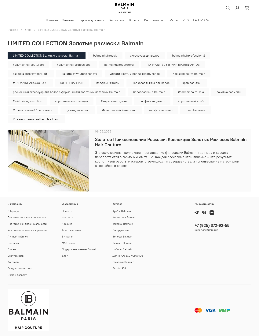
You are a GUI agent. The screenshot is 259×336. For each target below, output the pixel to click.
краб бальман (191, 83)
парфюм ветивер (161, 110)
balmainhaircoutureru (119, 64)
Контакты (13, 262)
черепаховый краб (191, 101)
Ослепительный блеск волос (33, 110)
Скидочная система (19, 268)
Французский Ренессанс (119, 110)
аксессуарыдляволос (144, 55)
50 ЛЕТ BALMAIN (71, 83)
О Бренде (14, 211)
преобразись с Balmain (149, 92)
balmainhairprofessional (188, 55)
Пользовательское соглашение (27, 217)
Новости (67, 211)
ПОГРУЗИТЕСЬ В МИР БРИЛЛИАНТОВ (173, 64)
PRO (186, 20)
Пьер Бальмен (195, 110)
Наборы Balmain (122, 249)
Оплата (12, 249)
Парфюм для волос (91, 20)
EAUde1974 (201, 20)
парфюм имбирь (107, 83)
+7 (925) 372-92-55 (212, 225)
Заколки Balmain (122, 224)
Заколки (68, 20)
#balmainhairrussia (191, 92)
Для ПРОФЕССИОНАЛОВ (127, 255)
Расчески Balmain (123, 262)
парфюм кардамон (152, 101)
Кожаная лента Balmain (189, 74)
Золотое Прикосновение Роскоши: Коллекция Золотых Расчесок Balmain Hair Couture (171, 142)
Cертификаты (16, 255)
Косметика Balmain (124, 217)
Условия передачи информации (27, 230)
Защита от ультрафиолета (79, 74)
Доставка (13, 243)
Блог (28, 30)
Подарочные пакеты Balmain (79, 249)
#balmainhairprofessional (74, 64)
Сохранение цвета (114, 101)
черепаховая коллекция (71, 101)
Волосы (134, 20)
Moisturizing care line (27, 101)
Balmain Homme (122, 243)
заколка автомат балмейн (31, 74)
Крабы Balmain (121, 211)
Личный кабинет (18, 236)
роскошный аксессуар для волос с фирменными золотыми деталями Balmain (66, 92)
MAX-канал (68, 243)
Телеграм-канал (72, 230)
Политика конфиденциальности (27, 224)
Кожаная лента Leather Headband (36, 119)
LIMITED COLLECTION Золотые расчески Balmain (46, 55)
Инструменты (153, 20)
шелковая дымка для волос (151, 83)
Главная (13, 30)
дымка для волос (77, 110)
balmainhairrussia (105, 55)
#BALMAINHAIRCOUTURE (30, 83)
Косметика (116, 20)
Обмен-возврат (17, 275)
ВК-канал (67, 236)
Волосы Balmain (122, 236)
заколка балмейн (229, 92)
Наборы (172, 20)
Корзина (67, 224)
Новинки (52, 20)
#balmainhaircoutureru (28, 64)
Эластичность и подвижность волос (135, 74)
